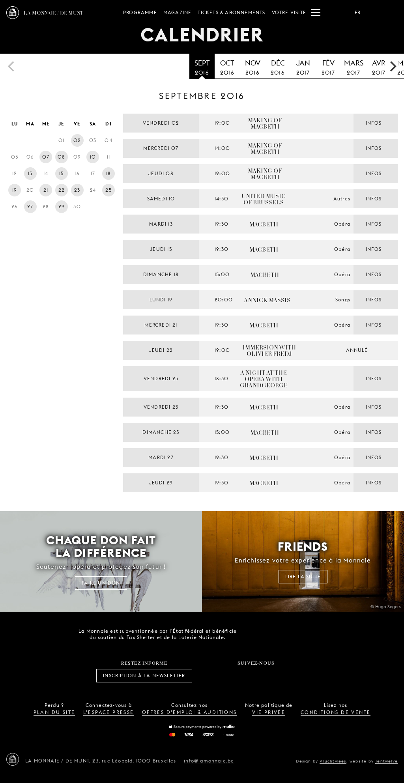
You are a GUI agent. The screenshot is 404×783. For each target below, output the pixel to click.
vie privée (268, 712)
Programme (140, 12)
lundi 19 (161, 300)
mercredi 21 (160, 325)
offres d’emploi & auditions (189, 712)
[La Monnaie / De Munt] (12, 759)
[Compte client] (375, 12)
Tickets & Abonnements (231, 12)
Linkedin (300, 675)
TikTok (247, 675)
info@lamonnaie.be (209, 761)
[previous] (12, 66)
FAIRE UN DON (101, 583)
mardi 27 (161, 457)
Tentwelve (386, 761)
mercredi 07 (160, 148)
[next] (392, 66)
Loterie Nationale (298, 634)
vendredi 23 (161, 378)
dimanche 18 (161, 274)
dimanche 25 (160, 432)
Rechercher (391, 12)
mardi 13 (161, 224)
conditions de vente (336, 712)
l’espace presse (108, 712)
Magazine (177, 12)
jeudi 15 (161, 249)
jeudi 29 (161, 483)
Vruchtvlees (333, 761)
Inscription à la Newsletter (144, 675)
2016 (202, 67)
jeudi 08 (161, 173)
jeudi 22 (161, 350)
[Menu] (315, 12)
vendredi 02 (161, 123)
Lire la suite (303, 576)
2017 (303, 67)
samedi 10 (161, 199)
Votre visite (289, 12)
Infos (374, 123)
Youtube (264, 675)
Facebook (212, 675)
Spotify (282, 675)
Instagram (230, 675)
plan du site (54, 712)
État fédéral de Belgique (254, 633)
